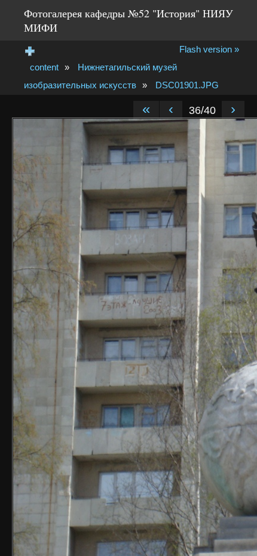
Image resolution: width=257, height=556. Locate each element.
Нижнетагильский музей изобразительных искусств (100, 76)
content (44, 67)
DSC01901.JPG (187, 85)
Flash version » (209, 49)
